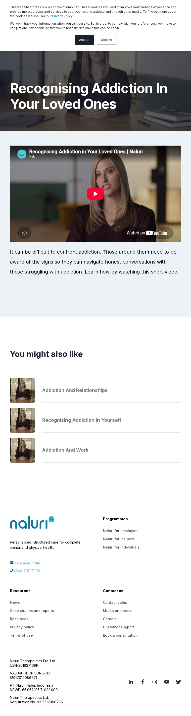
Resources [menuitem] (19, 619)
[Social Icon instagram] (155, 681)
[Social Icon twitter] (177, 681)
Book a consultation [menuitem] (120, 635)
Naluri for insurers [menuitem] (119, 539)
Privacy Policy (62, 16)
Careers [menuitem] (110, 619)
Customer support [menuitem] (118, 627)
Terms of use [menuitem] (21, 635)
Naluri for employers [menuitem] (121, 531)
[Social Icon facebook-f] (143, 681)
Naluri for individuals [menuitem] (121, 547)
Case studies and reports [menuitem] (32, 610)
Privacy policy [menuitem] (22, 627)
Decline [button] (106, 40)
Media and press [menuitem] (117, 610)
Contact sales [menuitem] (115, 602)
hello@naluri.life (27, 563)
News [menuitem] (15, 602)
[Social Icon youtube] (167, 681)
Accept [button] (84, 40)
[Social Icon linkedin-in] (132, 681)
